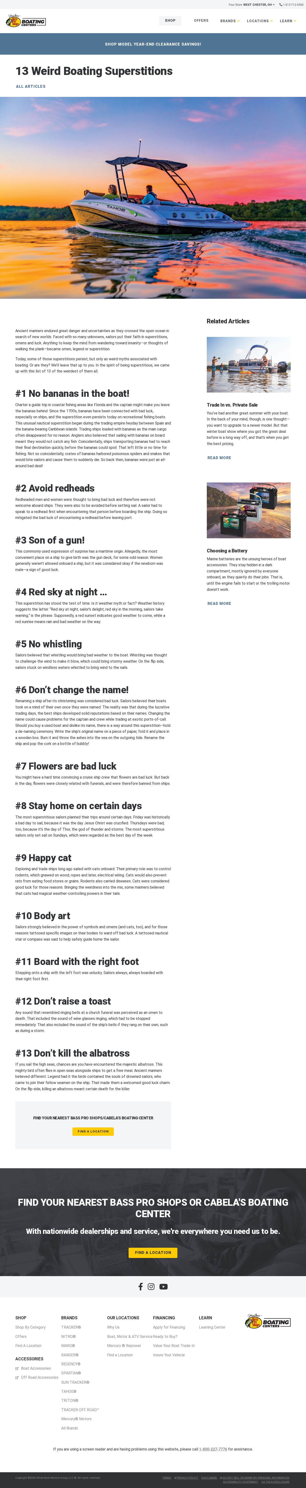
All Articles (31, 86)
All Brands (69, 1428)
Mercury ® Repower (124, 1345)
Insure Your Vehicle (169, 1355)
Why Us (113, 1327)
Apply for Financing (169, 1327)
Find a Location (120, 1355)
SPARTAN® (71, 1373)
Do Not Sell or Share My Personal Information (255, 1477)
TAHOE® (68, 1391)
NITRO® (68, 1336)
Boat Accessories (35, 1368)
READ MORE (219, 458)
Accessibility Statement (241, 1481)
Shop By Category (30, 1327)
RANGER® (70, 1355)
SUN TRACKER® (75, 1382)
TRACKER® (71, 1327)
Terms (167, 1477)
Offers (201, 21)
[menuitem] (30, 1331)
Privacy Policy (187, 1477)
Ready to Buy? (165, 1336)
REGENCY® (71, 1364)
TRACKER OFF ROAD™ (80, 1410)
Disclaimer (209, 1477)
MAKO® (68, 1345)
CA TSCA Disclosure (275, 1481)
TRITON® (69, 1400)
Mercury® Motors (76, 1419)
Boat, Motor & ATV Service (130, 1336)
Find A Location (93, 1131)
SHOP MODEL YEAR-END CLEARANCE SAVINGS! (153, 44)
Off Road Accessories (39, 1377)
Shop (170, 21)
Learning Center (212, 1327)
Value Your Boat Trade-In (174, 1345)
